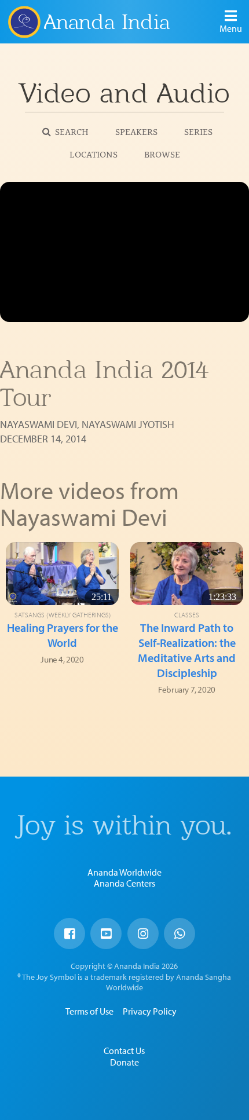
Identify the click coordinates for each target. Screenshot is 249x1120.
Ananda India (107, 22)
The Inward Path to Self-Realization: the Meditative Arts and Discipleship (187, 650)
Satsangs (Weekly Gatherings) (62, 614)
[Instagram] (143, 933)
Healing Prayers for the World (62, 635)
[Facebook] (69, 933)
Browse (162, 154)
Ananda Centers (124, 883)
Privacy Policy (150, 1011)
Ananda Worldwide (124, 872)
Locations (93, 154)
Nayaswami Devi (38, 424)
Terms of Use (89, 1011)
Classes (186, 614)
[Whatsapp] (179, 933)
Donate (124, 1062)
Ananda (24, 21)
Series (198, 131)
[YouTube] (106, 933)
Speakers (136, 131)
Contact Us (124, 1050)
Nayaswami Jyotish (128, 424)
